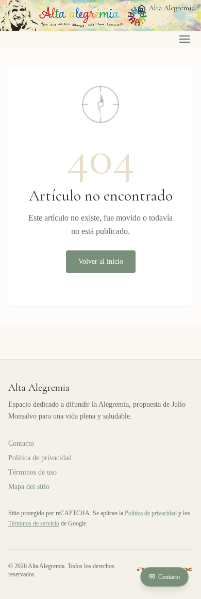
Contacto (164, 576)
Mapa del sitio (28, 487)
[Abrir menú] (184, 39)
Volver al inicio (100, 261)
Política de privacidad (40, 458)
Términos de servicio (33, 523)
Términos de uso (32, 472)
